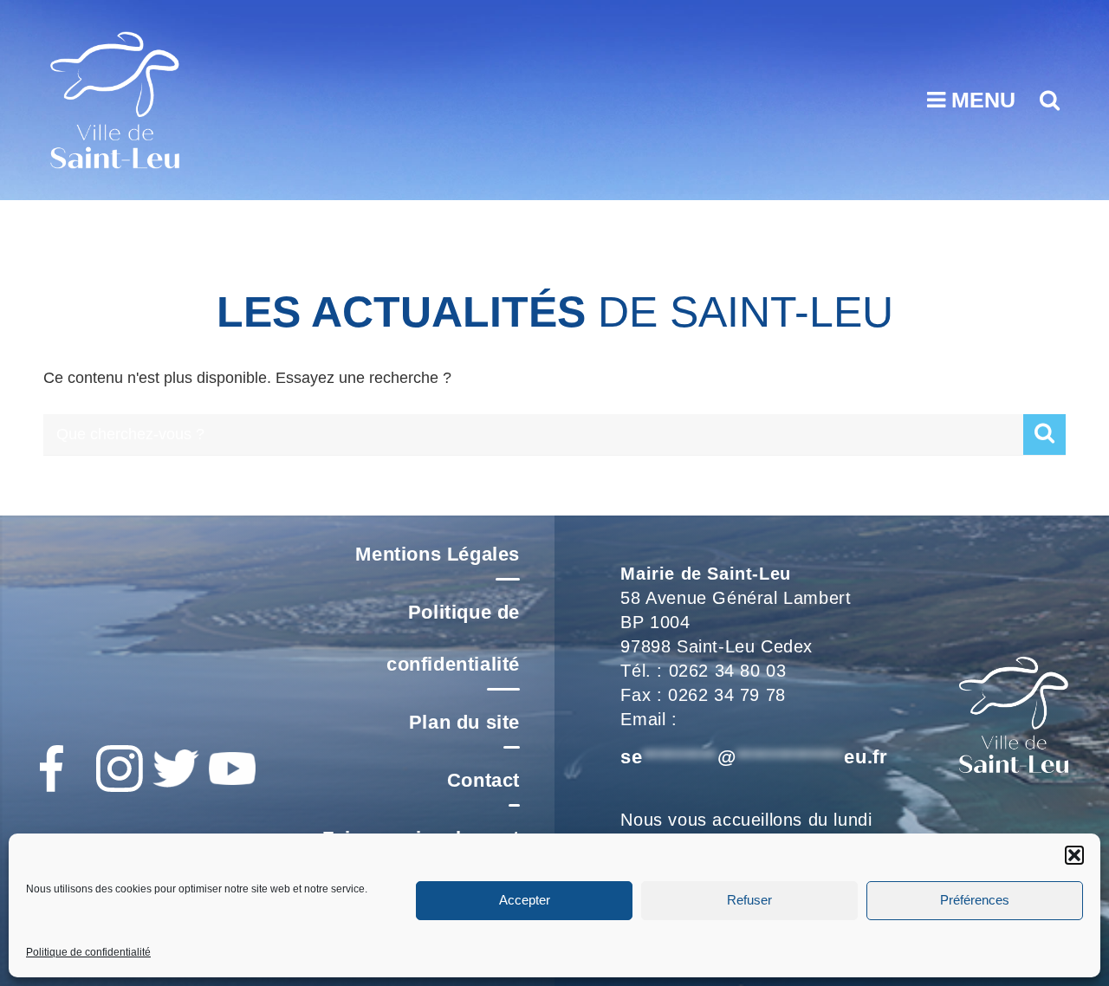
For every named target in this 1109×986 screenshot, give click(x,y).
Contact (483, 780)
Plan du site (464, 722)
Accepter (524, 899)
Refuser (749, 899)
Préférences (974, 899)
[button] (1074, 855)
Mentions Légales (437, 554)
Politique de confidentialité (88, 952)
